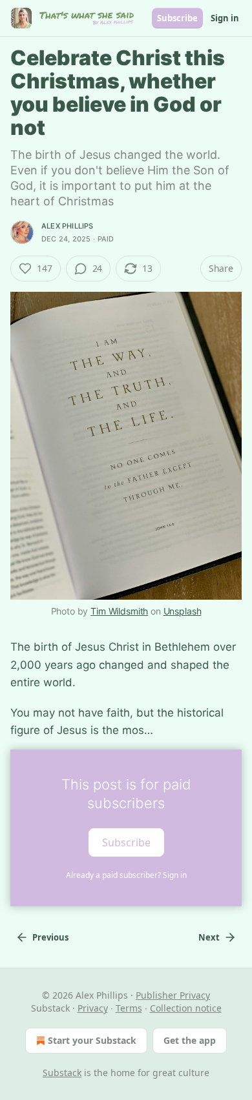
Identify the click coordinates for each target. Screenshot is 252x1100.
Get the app (189, 1040)
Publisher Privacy (173, 995)
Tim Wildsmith (119, 611)
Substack (62, 1072)
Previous (50, 937)
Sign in (225, 18)
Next (209, 937)
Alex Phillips (67, 225)
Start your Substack (92, 1040)
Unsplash (182, 611)
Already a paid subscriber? (126, 875)
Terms (129, 1008)
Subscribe (177, 18)
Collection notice (186, 1008)
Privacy (93, 1008)
